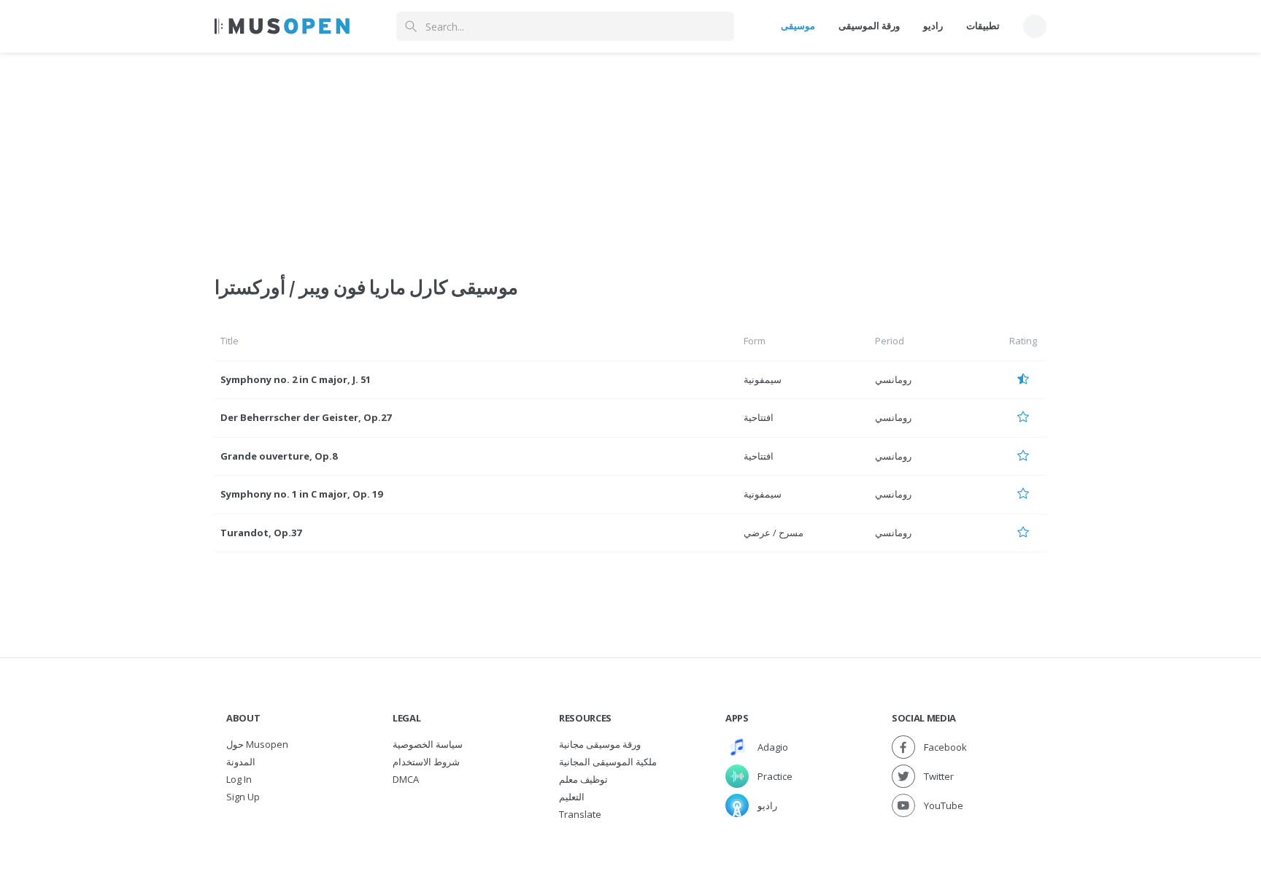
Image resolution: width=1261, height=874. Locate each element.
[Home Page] (282, 26)
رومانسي (893, 379)
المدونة (240, 761)
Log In (239, 779)
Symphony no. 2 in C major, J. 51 (295, 379)
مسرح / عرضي (773, 532)
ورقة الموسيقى (869, 25)
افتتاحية (759, 417)
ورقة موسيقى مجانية (600, 744)
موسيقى (798, 25)
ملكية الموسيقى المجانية (608, 761)
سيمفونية (763, 379)
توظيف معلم (583, 779)
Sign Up (243, 796)
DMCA (406, 779)
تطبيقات (983, 25)
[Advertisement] (630, 155)
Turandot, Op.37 (260, 532)
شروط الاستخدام (426, 761)
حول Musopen (257, 744)
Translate (580, 814)
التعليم (572, 796)
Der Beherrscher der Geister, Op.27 (305, 417)
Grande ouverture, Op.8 (278, 456)
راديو (933, 25)
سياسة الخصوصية (428, 744)
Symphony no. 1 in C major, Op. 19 (301, 493)
